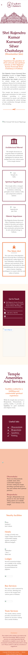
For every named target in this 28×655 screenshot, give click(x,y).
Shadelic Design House (16, 654)
